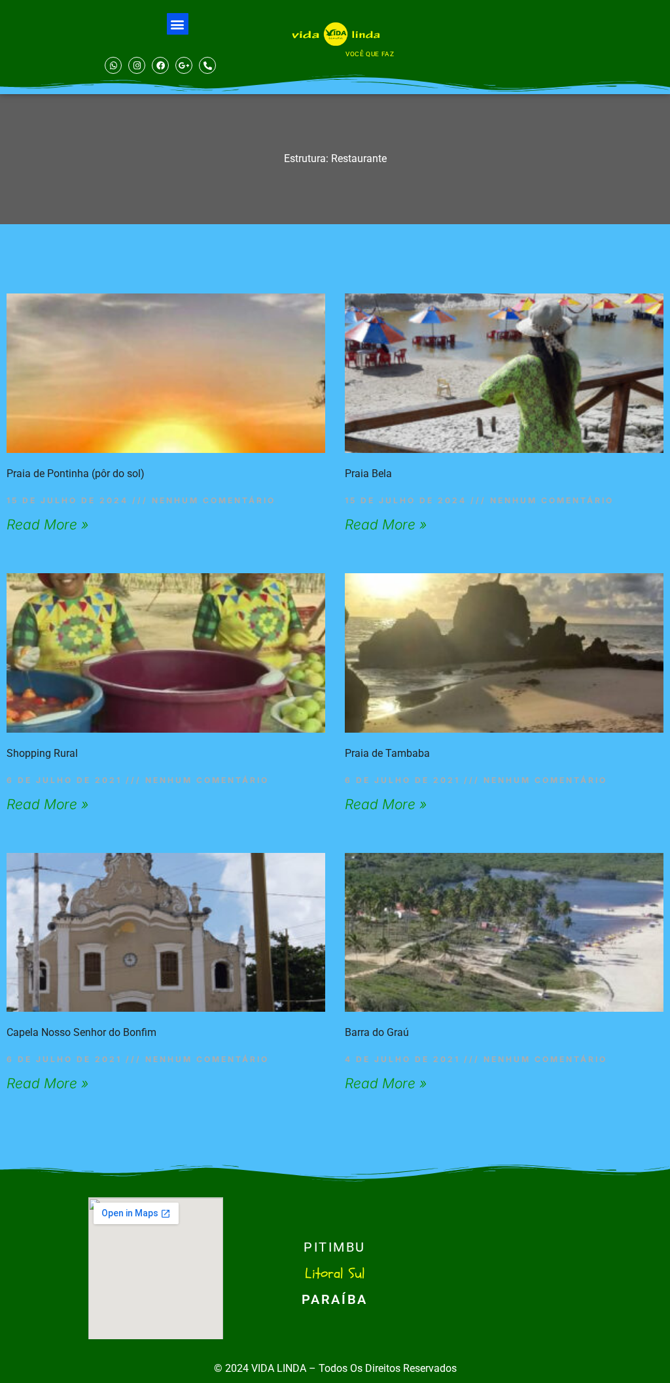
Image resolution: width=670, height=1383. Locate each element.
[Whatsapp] (113, 65)
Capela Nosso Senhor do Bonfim (81, 1032)
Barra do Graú (377, 1032)
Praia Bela (368, 473)
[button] (177, 24)
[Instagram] (136, 65)
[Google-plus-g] (183, 65)
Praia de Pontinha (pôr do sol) (76, 473)
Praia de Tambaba (387, 753)
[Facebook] (160, 65)
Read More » (47, 524)
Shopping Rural (42, 753)
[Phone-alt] (207, 65)
